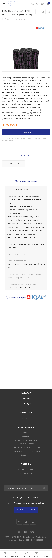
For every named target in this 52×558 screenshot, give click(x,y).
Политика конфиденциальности (26, 451)
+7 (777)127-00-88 (26, 498)
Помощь (26, 464)
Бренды (26, 404)
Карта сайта (26, 455)
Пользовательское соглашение (26, 447)
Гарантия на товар (26, 444)
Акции (26, 398)
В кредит (25, 156)
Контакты (26, 418)
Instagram (26, 522)
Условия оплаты (26, 473)
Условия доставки (26, 469)
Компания (26, 413)
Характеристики (13, 164)
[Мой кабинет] (42, 4)
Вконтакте (19, 522)
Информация (26, 427)
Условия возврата (26, 477)
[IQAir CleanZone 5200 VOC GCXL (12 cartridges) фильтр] (26, 56)
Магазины (26, 436)
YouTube (33, 522)
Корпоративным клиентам (26, 440)
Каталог (26, 393)
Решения (26, 433)
